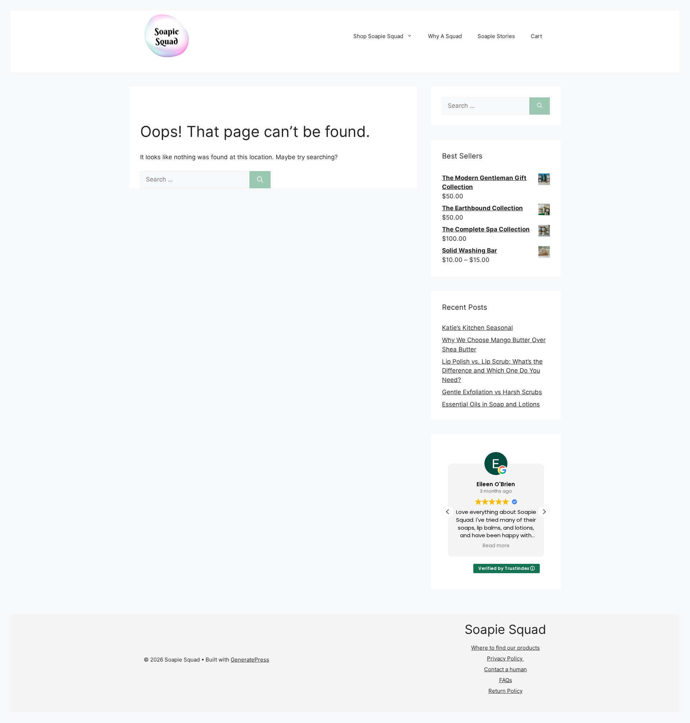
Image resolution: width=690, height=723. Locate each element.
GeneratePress (250, 659)
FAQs (505, 680)
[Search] (260, 179)
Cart (536, 36)
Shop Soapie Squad (378, 36)
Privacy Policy (505, 658)
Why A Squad (445, 36)
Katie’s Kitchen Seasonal (477, 327)
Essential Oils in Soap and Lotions (491, 404)
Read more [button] (496, 546)
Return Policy (505, 690)
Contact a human (505, 669)
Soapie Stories (496, 36)
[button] (544, 511)
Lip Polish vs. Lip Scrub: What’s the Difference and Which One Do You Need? (492, 370)
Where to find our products (505, 647)
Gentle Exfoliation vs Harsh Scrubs (492, 392)
